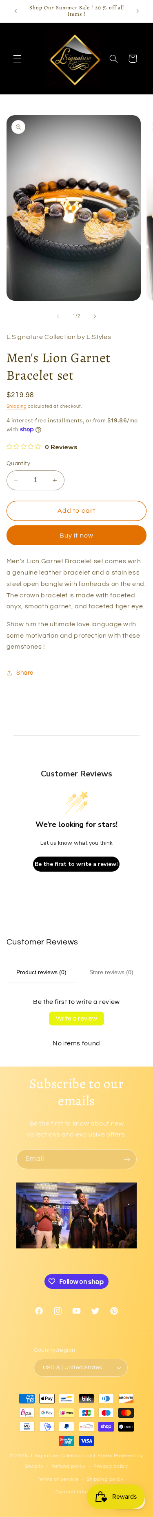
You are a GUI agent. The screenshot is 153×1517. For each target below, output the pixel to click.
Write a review (76, 1018)
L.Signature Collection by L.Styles (72, 1456)
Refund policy (68, 1466)
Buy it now (76, 535)
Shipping (17, 406)
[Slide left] (58, 316)
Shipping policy (105, 1479)
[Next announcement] (137, 11)
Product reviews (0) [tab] (41, 972)
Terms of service (58, 1479)
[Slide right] (95, 316)
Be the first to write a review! (76, 864)
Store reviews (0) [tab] (111, 972)
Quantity (18, 463)
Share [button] (24, 673)
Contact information (80, 1492)
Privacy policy (110, 1466)
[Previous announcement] (15, 11)
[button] (17, 58)
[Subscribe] (127, 1159)
